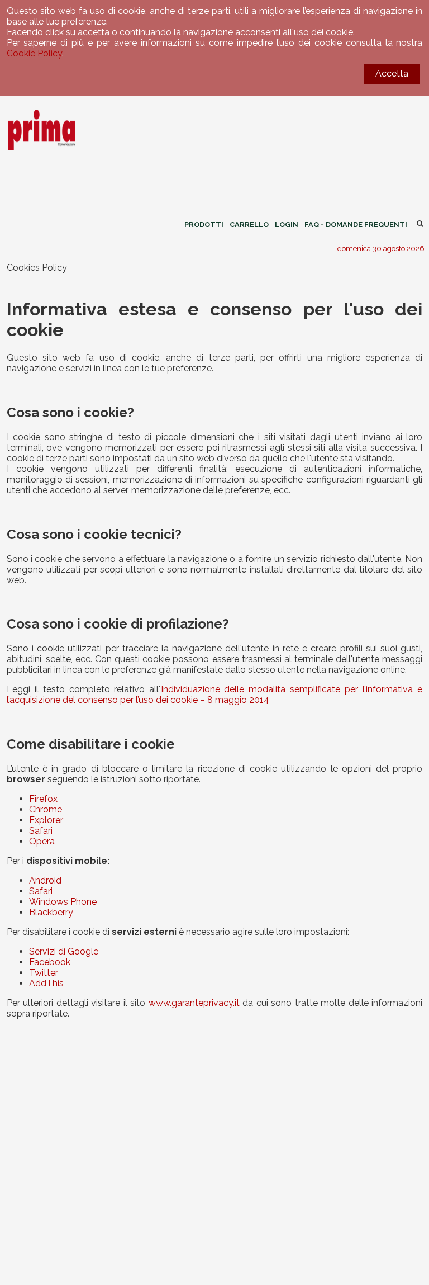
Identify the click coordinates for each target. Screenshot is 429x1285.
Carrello (249, 224)
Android (45, 880)
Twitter (43, 972)
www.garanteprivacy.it (194, 1003)
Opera (42, 841)
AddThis (46, 983)
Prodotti (203, 224)
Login (286, 224)
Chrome (45, 809)
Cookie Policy (34, 53)
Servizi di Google (63, 951)
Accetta (391, 73)
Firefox (43, 798)
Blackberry (51, 912)
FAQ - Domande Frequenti (355, 224)
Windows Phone (63, 901)
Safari (41, 830)
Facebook (49, 962)
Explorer (46, 820)
